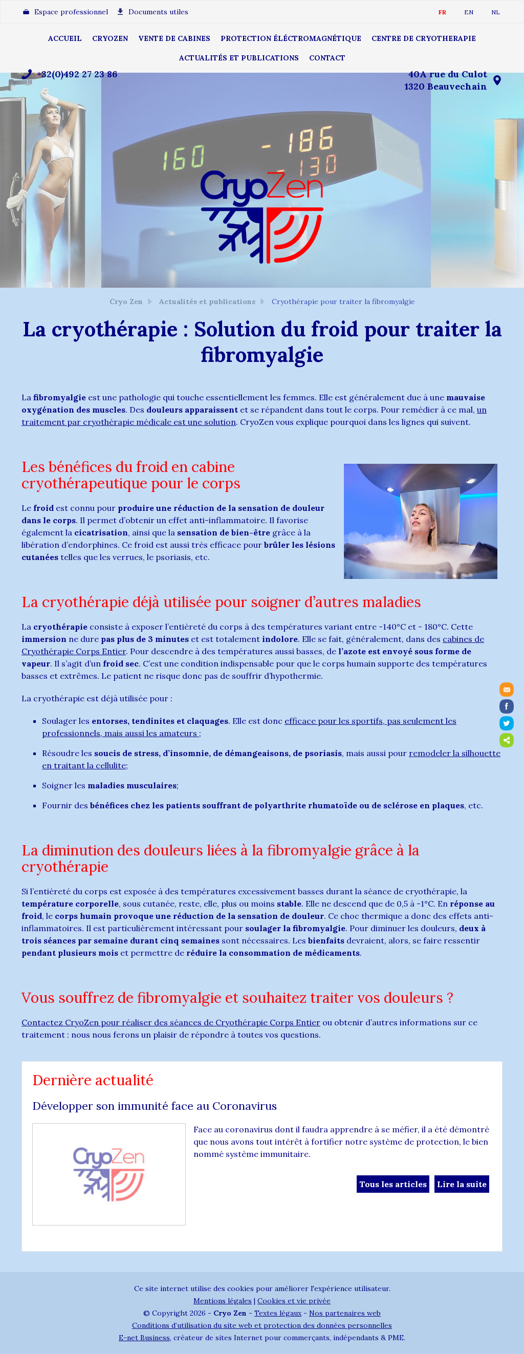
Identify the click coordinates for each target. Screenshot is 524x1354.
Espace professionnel (71, 11)
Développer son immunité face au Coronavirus (154, 1106)
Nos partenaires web (345, 1313)
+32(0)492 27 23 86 (77, 74)
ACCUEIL (65, 38)
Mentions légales (222, 1300)
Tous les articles (393, 1184)
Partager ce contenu (506, 740)
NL (495, 12)
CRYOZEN (110, 38)
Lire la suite (462, 1184)
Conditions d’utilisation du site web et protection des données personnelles (262, 1325)
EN (468, 12)
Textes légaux (277, 1313)
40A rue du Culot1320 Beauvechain (446, 80)
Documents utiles (158, 11)
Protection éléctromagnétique (291, 38)
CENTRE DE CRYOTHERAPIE (424, 38)
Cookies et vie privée (294, 1300)
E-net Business (144, 1337)
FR (442, 12)
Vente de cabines (174, 38)
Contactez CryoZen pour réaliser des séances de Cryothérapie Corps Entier (170, 1022)
